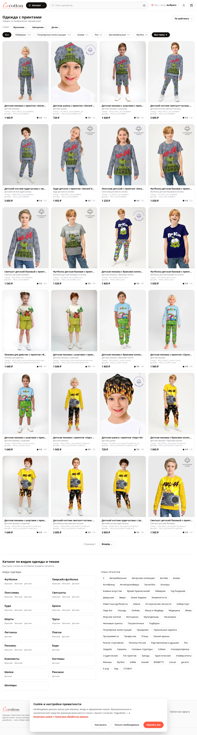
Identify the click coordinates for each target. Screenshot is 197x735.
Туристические (163, 655)
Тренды (146, 655)
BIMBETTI (159, 662)
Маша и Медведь (154, 610)
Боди (55, 645)
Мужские (8, 583)
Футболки (10, 579)
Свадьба (107, 649)
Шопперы (10, 685)
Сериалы (122, 649)
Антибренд (109, 584)
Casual (172, 662)
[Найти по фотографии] (144, 5)
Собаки (161, 649)
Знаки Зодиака (138, 597)
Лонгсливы (11, 592)
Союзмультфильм (180, 649)
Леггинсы (10, 632)
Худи (7, 606)
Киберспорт (183, 603)
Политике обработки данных (71, 716)
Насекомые (170, 616)
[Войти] (184, 5)
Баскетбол (150, 584)
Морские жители (112, 616)
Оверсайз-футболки (65, 579)
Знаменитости (159, 597)
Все (7, 34)
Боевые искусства (112, 591)
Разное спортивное (113, 642)
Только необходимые (127, 724)
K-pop (106, 668)
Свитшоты (59, 592)
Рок (98, 34)
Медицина (174, 610)
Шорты (9, 619)
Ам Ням (164, 578)
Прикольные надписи (165, 629)
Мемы (188, 610)
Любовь (135, 610)
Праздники (143, 629)
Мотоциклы (132, 616)
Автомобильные (119, 34)
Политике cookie (42, 716)
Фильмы (107, 662)
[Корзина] (191, 5)
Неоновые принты (113, 623)
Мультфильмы (151, 616)
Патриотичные (136, 623)
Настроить (101, 724)
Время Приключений (138, 591)
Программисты (111, 636)
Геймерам (23, 34)
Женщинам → (39, 27)
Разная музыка (161, 636)
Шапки (9, 672)
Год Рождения (178, 591)
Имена (136, 603)
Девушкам (108, 597)
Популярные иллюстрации (54, 34)
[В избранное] (44, 98)
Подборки (154, 623)
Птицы (144, 636)
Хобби (133, 662)
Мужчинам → (19, 27)
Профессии (130, 636)
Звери (122, 597)
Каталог (36, 5)
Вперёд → (107, 544)
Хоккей (145, 662)
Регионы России (137, 642)
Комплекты (11, 658)
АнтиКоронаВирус (129, 584)
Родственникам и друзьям (165, 642)
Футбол (142, 34)
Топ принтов (129, 655)
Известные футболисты (115, 603)
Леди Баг (108, 610)
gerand (185, 662)
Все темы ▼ (160, 34)
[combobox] (98, 5)
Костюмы (58, 658)
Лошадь (122, 610)
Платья (56, 632)
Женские (18, 583)
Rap (116, 668)
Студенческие (110, 655)
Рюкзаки (58, 672)
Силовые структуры (142, 649)
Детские (28, 583)
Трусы (56, 619)
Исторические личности (158, 603)
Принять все (154, 724)
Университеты (183, 655)
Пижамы (10, 645)
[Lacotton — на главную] (13, 5)
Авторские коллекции (143, 578)
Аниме (82, 34)
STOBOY (128, 668)
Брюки (56, 606)
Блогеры (165, 584)
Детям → (56, 27)
